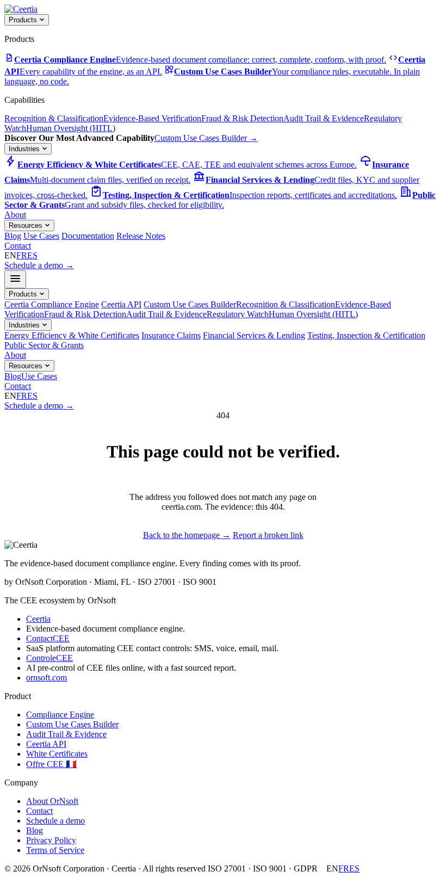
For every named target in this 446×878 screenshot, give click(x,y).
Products (24, 20)
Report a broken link (268, 535)
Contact (17, 245)
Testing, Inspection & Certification (366, 335)
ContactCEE (48, 638)
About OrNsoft (52, 801)
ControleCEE (49, 658)
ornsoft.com (46, 677)
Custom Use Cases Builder (206, 138)
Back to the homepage (187, 535)
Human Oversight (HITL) (70, 128)
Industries (25, 149)
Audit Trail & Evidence (323, 118)
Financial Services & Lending (254, 335)
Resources (27, 225)
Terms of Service (55, 850)
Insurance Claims (171, 335)
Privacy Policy (51, 840)
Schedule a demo (39, 265)
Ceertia (38, 618)
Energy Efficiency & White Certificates (71, 335)
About (15, 214)
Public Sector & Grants (44, 345)
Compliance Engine (60, 714)
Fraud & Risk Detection (242, 118)
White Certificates (57, 753)
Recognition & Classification (53, 118)
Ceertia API (121, 304)
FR (21, 255)
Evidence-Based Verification (152, 118)
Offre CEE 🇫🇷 (51, 764)
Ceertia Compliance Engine (51, 304)
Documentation (87, 235)
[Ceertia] (21, 9)
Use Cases (41, 235)
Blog (12, 235)
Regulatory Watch (238, 314)
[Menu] (15, 279)
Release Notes (140, 235)
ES (32, 255)
